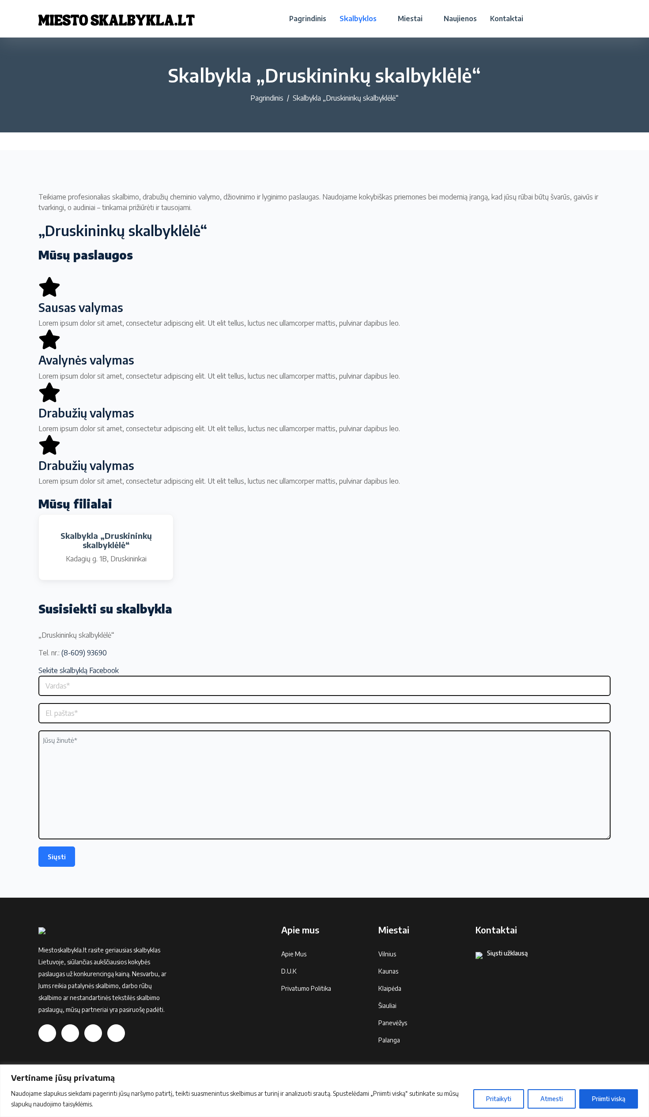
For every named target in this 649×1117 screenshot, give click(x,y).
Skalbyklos (358, 18)
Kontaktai (506, 18)
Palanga (389, 1040)
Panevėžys (392, 1023)
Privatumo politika (306, 988)
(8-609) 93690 (84, 652)
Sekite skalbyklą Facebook (78, 670)
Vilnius (387, 954)
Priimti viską (608, 1098)
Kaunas (388, 971)
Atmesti (551, 1098)
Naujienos (460, 18)
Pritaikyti (498, 1098)
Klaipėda (389, 988)
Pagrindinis (307, 18)
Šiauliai (387, 1005)
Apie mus (293, 954)
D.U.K (289, 971)
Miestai (410, 18)
